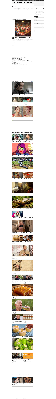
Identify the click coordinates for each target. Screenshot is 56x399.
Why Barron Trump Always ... (33, 0)
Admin (12, 7)
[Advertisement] (22, 14)
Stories (17, 7)
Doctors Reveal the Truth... (40, 0)
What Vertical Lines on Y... (26, 0)
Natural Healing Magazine (23, 2)
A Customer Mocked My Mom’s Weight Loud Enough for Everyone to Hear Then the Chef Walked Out (39, 9)
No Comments (20, 7)
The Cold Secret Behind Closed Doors (38, 14)
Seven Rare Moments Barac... (19, 0)
